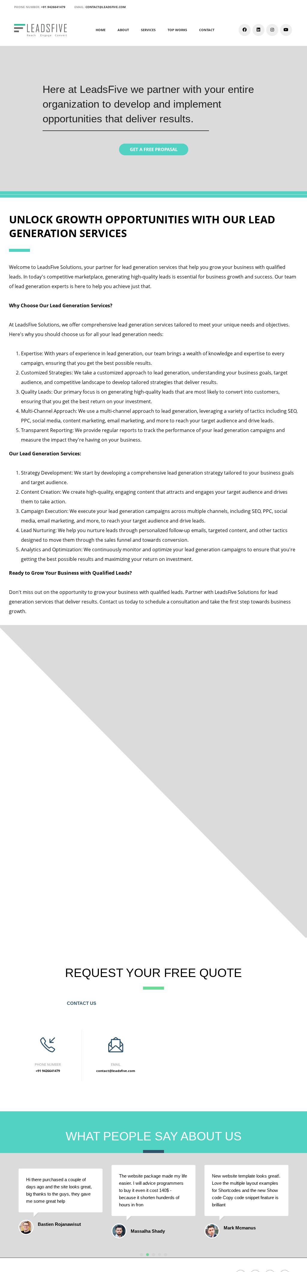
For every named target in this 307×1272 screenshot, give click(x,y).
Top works (177, 30)
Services (148, 30)
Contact (206, 30)
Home (101, 30)
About (123, 30)
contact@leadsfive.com (105, 7)
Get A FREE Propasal (153, 149)
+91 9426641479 (53, 7)
